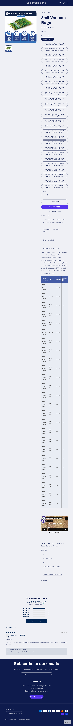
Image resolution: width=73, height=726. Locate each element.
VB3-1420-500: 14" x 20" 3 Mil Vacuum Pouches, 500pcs (54, 148)
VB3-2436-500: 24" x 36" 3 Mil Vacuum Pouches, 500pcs (54, 186)
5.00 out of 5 (41, 602)
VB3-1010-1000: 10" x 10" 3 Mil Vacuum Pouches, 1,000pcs (55, 98)
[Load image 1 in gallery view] (8, 48)
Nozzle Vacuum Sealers (51, 566)
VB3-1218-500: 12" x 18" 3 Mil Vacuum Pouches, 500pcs (54, 137)
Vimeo (55, 546)
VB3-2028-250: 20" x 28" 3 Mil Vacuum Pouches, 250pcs (54, 175)
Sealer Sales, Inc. (14, 719)
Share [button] (45, 580)
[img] (10, 632)
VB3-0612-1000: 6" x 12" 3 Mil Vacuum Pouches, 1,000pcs (56, 61)
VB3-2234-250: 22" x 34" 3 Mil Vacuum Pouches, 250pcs (54, 181)
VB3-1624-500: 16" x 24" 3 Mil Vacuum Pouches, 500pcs (54, 159)
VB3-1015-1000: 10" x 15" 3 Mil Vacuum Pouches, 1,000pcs (55, 109)
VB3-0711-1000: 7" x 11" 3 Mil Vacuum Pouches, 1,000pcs (54, 77)
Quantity (43, 191)
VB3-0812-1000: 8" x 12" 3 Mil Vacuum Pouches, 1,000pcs (54, 88)
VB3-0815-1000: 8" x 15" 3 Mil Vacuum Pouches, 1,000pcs (54, 93)
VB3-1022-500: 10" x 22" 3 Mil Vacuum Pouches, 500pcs (54, 115)
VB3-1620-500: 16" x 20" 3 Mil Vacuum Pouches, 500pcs (54, 153)
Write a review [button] (36, 621)
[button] (4, 3)
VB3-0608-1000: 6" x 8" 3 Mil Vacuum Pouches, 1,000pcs (54, 49)
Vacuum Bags (48, 558)
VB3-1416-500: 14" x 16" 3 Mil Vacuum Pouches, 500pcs (54, 142)
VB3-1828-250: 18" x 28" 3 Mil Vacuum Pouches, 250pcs (54, 170)
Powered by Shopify (24, 719)
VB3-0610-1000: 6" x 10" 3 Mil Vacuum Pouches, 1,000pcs (54, 55)
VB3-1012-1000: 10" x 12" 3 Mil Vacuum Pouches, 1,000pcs (55, 104)
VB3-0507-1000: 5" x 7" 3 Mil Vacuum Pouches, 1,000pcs (54, 44)
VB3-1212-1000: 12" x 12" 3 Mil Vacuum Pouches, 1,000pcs (55, 120)
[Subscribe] (51, 674)
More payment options (55, 211)
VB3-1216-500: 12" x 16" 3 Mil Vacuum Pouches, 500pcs (54, 131)
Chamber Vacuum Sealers (52, 575)
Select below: (47, 39)
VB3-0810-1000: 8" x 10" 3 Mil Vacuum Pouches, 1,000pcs (54, 82)
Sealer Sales (45, 546)
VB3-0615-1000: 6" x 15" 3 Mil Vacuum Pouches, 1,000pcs (54, 66)
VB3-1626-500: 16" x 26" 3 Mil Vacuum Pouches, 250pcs (54, 164)
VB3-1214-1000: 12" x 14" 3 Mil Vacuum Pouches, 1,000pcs (55, 126)
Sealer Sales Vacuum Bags (51, 543)
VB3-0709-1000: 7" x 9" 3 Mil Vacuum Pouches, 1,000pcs (54, 71)
